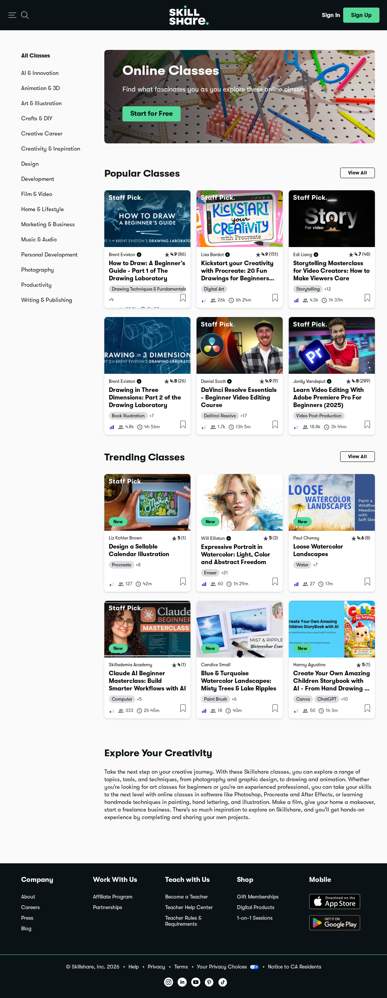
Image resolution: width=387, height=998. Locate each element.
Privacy (156, 967)
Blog (26, 928)
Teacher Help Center (189, 907)
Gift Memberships (258, 897)
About (28, 897)
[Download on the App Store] (337, 902)
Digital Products (255, 907)
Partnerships (107, 907)
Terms (181, 967)
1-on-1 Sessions (254, 918)
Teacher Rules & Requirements (183, 921)
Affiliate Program (113, 897)
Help (133, 967)
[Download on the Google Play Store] (337, 923)
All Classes (35, 55)
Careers (30, 907)
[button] (12, 15)
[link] (147, 249)
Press (27, 918)
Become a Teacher (186, 897)
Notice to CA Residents (294, 967)
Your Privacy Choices (222, 967)
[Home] (189, 15)
